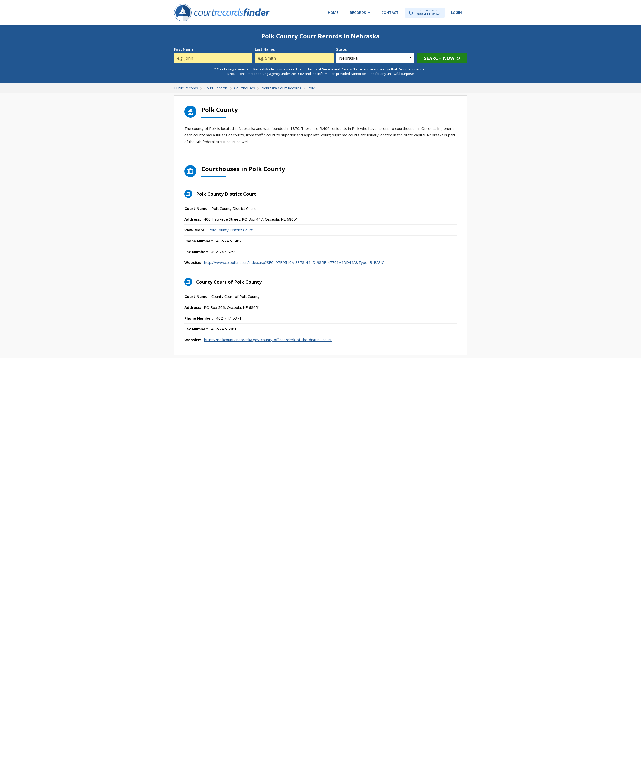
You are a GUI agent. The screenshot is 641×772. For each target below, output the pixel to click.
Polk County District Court (230, 229)
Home (333, 12)
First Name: (184, 49)
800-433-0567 (428, 12)
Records (358, 12)
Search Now (439, 58)
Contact (390, 12)
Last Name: (265, 49)
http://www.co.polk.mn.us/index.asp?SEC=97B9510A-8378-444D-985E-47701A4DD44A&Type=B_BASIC (294, 262)
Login (456, 12)
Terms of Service (320, 69)
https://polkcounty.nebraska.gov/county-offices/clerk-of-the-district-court (268, 339)
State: (341, 49)
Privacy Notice (351, 69)
